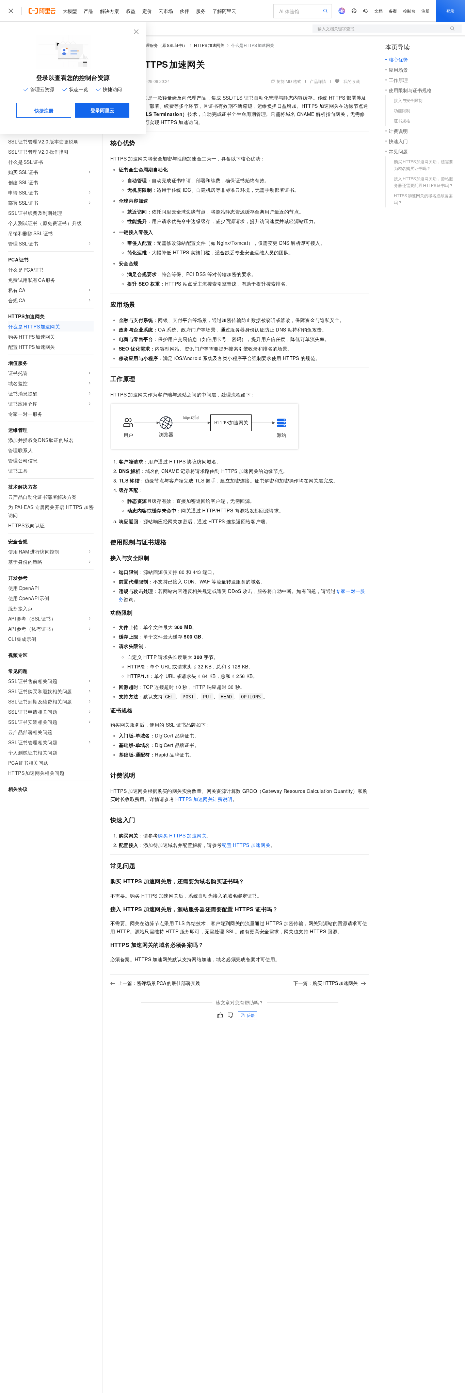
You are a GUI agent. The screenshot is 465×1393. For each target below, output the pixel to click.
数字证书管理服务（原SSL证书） (156, 45)
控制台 (409, 11)
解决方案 (109, 10)
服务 (201, 10)
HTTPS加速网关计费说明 (203, 799)
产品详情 (318, 81)
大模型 (70, 10)
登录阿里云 (102, 110)
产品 (88, 10)
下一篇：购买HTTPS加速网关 (325, 983)
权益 (130, 10)
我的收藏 (351, 81)
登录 (450, 11)
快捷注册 (43, 110)
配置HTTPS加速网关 (246, 845)
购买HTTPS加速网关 (182, 835)
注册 (425, 11)
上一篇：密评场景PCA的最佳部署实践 (159, 983)
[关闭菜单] (11, 11)
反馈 (250, 1015)
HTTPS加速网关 (209, 45)
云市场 (166, 10)
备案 (393, 11)
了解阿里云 (224, 10)
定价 (147, 10)
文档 (378, 11)
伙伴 (184, 10)
